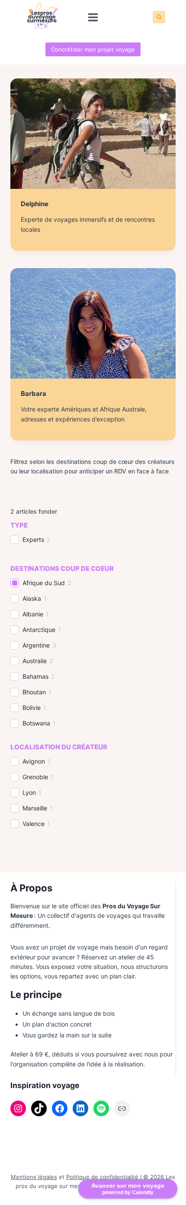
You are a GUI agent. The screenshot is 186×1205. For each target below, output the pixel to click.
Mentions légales (34, 1176)
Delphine (34, 204)
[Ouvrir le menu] (93, 17)
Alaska (31, 598)
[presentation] (93, 133)
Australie (34, 660)
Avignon (33, 761)
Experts (33, 539)
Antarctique (38, 629)
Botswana (36, 723)
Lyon (29, 792)
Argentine (36, 645)
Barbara (33, 393)
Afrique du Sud (43, 582)
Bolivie (31, 707)
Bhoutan (34, 692)
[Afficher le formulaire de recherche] (159, 17)
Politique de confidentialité (102, 1176)
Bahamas (35, 676)
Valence (33, 823)
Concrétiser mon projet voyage (93, 49)
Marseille (34, 808)
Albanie (32, 614)
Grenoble (35, 777)
